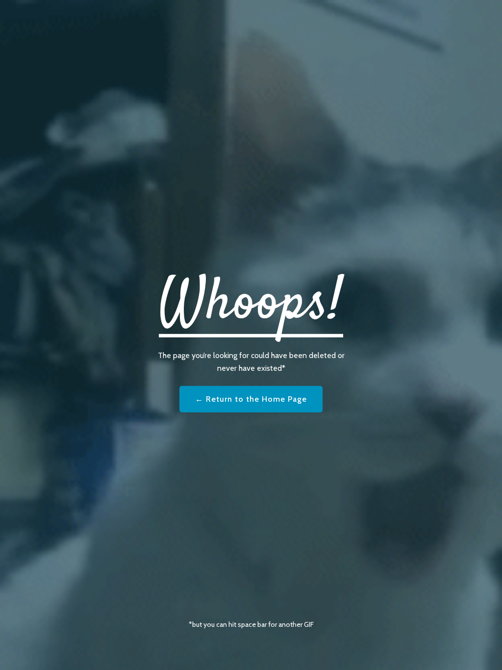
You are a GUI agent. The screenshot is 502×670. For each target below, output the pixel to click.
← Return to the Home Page (251, 399)
